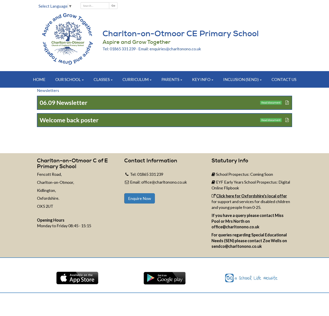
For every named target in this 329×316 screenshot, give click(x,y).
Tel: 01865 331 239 (119, 48)
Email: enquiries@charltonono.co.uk (169, 48)
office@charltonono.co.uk (164, 182)
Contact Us (283, 79)
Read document (270, 102)
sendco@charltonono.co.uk (237, 246)
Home (39, 79)
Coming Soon (261, 174)
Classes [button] (102, 79)
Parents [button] (170, 79)
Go (113, 5)
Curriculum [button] (135, 79)
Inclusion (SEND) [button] (241, 79)
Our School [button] (68, 79)
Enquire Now (139, 198)
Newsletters (48, 90)
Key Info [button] (201, 79)
